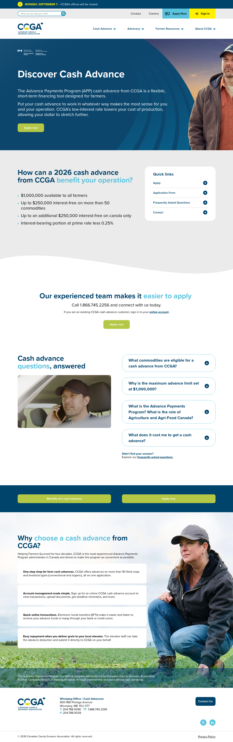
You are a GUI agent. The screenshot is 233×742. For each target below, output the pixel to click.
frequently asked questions (155, 457)
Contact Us (205, 701)
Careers (154, 13)
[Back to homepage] (30, 33)
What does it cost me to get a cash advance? (160, 438)
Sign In (205, 13)
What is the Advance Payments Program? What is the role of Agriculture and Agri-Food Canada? (161, 412)
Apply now (31, 128)
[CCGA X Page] (203, 722)
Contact (136, 13)
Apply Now (179, 13)
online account (159, 312)
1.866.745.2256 (94, 305)
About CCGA (203, 29)
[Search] (63, 13)
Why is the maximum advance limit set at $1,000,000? (164, 386)
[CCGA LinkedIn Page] (212, 722)
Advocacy (133, 29)
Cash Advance (102, 29)
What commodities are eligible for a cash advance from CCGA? (161, 363)
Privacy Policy (207, 737)
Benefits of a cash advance (64, 499)
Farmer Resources (168, 29)
